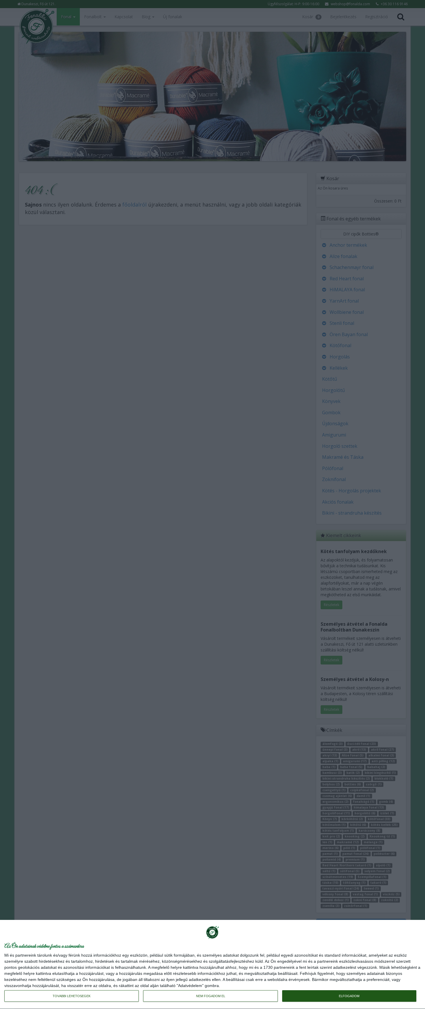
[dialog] (212, 964)
